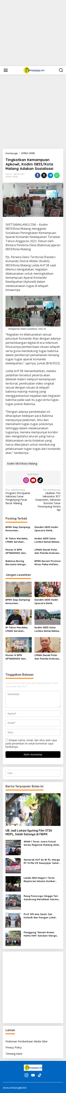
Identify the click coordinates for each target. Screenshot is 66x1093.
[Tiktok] (40, 480)
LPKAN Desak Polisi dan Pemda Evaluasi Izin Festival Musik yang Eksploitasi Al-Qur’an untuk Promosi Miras (46, 551)
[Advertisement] (33, 33)
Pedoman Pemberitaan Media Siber (27, 1041)
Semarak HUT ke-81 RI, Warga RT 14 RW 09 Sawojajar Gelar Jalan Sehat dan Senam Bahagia (42, 861)
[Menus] (6, 70)
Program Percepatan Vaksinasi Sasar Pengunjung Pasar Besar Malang (18, 496)
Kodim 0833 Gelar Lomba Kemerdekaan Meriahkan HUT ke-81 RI (47, 540)
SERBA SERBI (12, 176)
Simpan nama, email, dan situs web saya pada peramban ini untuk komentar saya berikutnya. (31, 743)
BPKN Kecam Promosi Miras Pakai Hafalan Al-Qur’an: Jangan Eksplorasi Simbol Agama (47, 563)
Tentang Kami (14, 1053)
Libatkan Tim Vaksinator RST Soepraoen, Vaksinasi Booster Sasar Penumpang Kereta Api (47, 499)
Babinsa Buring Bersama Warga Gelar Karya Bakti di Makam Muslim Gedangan (18, 563)
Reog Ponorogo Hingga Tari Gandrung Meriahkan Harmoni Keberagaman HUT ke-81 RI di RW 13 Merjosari (42, 898)
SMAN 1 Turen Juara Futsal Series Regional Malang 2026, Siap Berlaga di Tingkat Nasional (42, 843)
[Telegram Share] (50, 175)
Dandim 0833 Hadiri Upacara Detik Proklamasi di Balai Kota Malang (46, 529)
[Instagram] (26, 480)
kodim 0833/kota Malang (22, 463)
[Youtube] (33, 480)
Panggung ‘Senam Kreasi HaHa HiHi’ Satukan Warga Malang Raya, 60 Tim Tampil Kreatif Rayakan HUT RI (41, 934)
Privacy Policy (14, 1047)
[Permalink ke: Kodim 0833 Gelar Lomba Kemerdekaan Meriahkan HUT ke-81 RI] (47, 617)
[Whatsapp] (57, 175)
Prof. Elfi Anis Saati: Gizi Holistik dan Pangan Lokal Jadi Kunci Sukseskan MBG (40, 916)
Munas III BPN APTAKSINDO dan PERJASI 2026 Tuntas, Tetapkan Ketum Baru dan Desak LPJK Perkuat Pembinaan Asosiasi (18, 551)
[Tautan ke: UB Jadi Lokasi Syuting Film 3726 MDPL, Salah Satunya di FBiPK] (33, 809)
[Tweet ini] (44, 175)
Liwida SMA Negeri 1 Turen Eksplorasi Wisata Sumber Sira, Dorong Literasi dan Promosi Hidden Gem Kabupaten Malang (39, 879)
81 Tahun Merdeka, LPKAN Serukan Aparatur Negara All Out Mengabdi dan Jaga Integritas (18, 540)
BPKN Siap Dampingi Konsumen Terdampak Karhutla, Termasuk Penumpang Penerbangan (18, 529)
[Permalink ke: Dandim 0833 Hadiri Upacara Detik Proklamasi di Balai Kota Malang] (47, 589)
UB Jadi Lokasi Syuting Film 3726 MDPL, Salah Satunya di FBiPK (29, 832)
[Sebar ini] (37, 175)
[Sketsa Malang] (34, 70)
